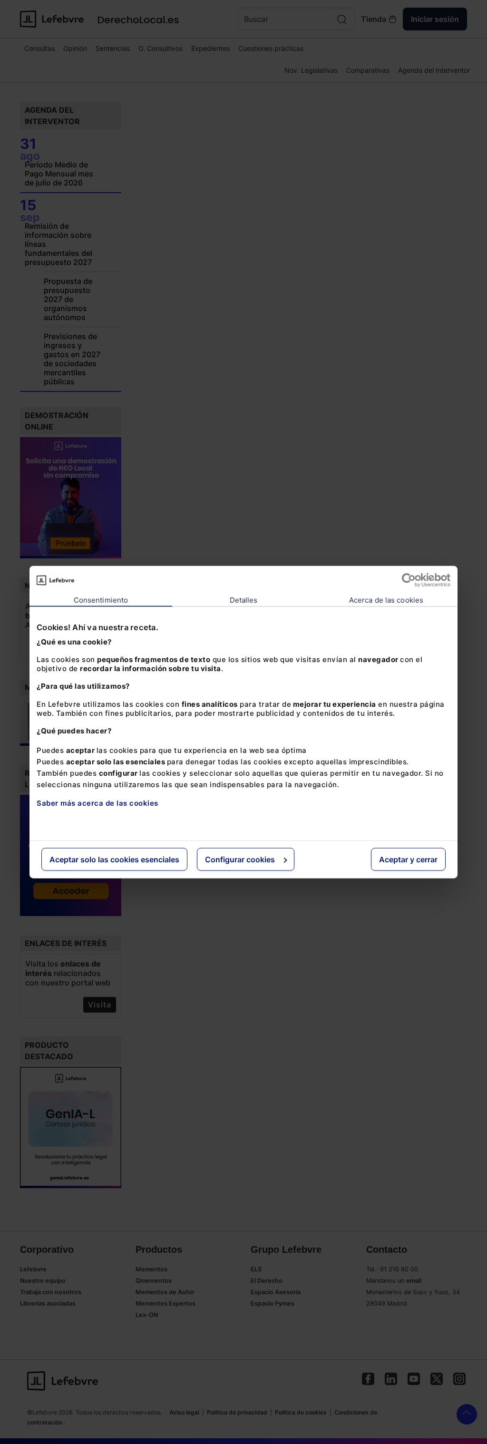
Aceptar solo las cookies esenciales (114, 859)
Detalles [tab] (244, 600)
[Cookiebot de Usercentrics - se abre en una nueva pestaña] (408, 580)
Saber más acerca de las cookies (97, 803)
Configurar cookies (240, 859)
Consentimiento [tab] (101, 600)
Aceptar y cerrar (408, 859)
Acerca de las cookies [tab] (386, 600)
